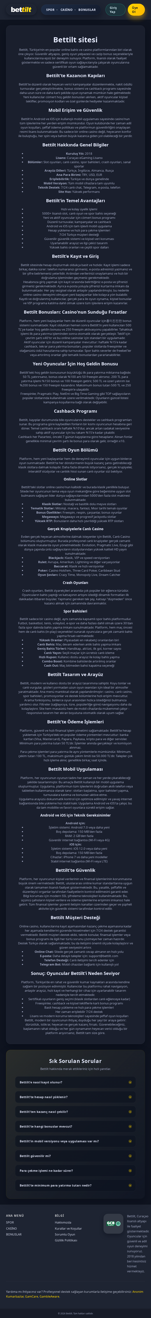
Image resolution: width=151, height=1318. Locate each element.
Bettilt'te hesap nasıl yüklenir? (44, 1097)
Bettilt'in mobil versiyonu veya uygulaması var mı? (59, 1141)
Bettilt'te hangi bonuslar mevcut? (46, 1126)
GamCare (31, 1296)
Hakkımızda (63, 1222)
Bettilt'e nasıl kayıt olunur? (41, 1082)
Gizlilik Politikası (66, 1240)
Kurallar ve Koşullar (68, 1228)
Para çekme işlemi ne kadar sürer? (46, 1171)
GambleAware (49, 1296)
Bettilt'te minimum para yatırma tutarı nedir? (56, 1185)
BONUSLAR (87, 10)
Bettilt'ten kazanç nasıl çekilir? (44, 1112)
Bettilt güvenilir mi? (35, 1156)
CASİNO (67, 10)
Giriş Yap (113, 10)
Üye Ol (135, 10)
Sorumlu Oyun (65, 1234)
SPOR (50, 10)
